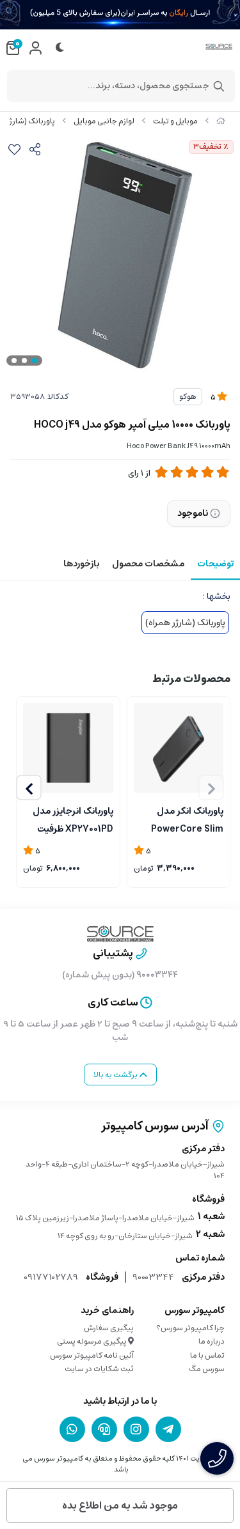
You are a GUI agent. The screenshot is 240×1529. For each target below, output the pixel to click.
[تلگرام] (168, 1429)
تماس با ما (207, 1355)
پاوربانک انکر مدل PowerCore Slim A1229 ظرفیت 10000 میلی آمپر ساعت (185, 818)
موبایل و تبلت (175, 121)
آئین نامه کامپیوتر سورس (92, 1355)
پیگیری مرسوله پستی (92, 1341)
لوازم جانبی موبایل (104, 121)
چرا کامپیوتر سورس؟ (190, 1328)
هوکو (187, 396)
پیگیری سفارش (109, 1328)
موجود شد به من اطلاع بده (120, 1505)
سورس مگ (207, 1369)
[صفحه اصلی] (220, 121)
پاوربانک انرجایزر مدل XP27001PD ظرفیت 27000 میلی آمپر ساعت (68, 818)
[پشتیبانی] (104, 1429)
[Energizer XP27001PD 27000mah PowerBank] (68, 748)
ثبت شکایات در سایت (99, 1369)
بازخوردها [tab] (81, 563)
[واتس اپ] (72, 1429)
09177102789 (51, 1277)
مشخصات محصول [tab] (148, 563)
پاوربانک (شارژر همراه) (185, 622)
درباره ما (211, 1341)
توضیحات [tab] (215, 563)
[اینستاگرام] (136, 1429)
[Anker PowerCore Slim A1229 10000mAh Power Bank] (179, 748)
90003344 (153, 1277)
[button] (29, 787)
